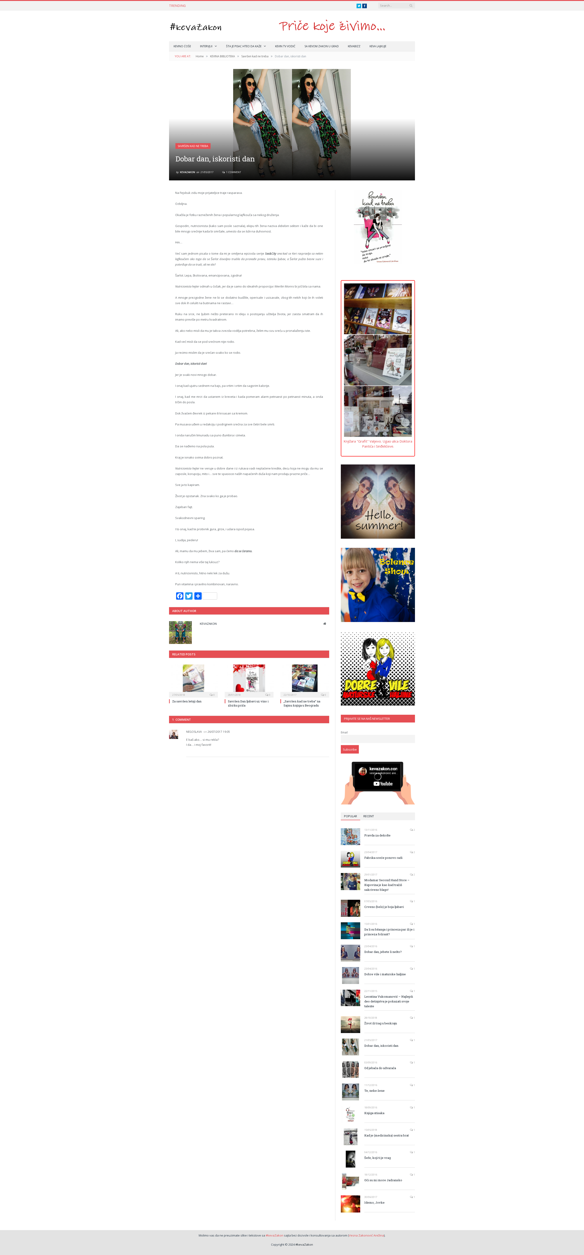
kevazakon (187, 172)
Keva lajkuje (378, 46)
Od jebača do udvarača (380, 1068)
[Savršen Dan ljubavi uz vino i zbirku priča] (249, 680)
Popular (350, 816)
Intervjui (206, 46)
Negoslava (194, 732)
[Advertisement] (378, 300)
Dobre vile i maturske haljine (385, 974)
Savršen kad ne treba (193, 146)
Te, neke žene (374, 1091)
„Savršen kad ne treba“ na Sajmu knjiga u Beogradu (302, 703)
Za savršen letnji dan (186, 701)
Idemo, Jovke (374, 1202)
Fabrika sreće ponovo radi (383, 858)
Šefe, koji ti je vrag (377, 1158)
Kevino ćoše (182, 46)
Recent (368, 816)
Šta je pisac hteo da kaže (243, 46)
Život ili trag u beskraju (380, 1023)
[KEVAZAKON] (196, 26)
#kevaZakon (274, 1235)
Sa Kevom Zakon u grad (322, 46)
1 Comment (233, 172)
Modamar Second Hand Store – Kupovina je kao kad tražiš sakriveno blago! (386, 885)
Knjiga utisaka (374, 1113)
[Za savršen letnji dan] (193, 680)
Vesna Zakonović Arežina (366, 1235)
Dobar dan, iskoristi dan (381, 1046)
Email (344, 732)
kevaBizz (354, 46)
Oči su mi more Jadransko (383, 1180)
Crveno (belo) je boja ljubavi (384, 907)
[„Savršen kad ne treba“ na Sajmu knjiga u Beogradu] (304, 680)
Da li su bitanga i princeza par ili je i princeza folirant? (389, 931)
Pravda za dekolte (377, 835)
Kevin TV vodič (285, 46)
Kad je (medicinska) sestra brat (386, 1135)
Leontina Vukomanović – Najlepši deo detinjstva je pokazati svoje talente (388, 1001)
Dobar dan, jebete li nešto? (383, 952)
